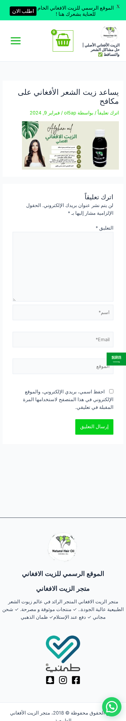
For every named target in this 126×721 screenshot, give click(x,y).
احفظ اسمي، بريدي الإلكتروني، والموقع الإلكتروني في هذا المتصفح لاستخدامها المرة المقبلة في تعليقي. (68, 399)
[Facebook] (75, 680)
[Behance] (50, 680)
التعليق (104, 228)
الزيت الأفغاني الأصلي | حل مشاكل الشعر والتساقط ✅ (101, 49)
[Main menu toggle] (15, 41)
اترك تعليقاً (108, 113)
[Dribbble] (63, 680)
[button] (111, 706)
